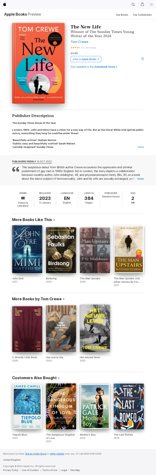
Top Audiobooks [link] (142, 14)
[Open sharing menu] (142, 59)
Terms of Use (49, 470)
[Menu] (151, 4)
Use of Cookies (30, 470)
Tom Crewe (79, 42)
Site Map (75, 470)
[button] (133, 4)
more (141, 147)
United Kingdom (12, 460)
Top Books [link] (122, 14)
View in (84, 59)
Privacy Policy (10, 470)
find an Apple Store (35, 454)
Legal (64, 470)
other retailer (57, 454)
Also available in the (93, 66)
